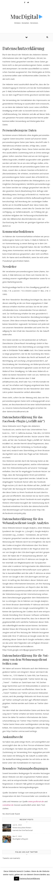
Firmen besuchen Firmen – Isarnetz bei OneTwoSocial (23, 828)
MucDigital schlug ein (20, 839)
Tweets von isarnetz (11, 858)
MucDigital (24, 16)
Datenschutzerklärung (30, 878)
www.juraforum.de (36, 801)
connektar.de (7, 805)
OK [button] (16, 878)
